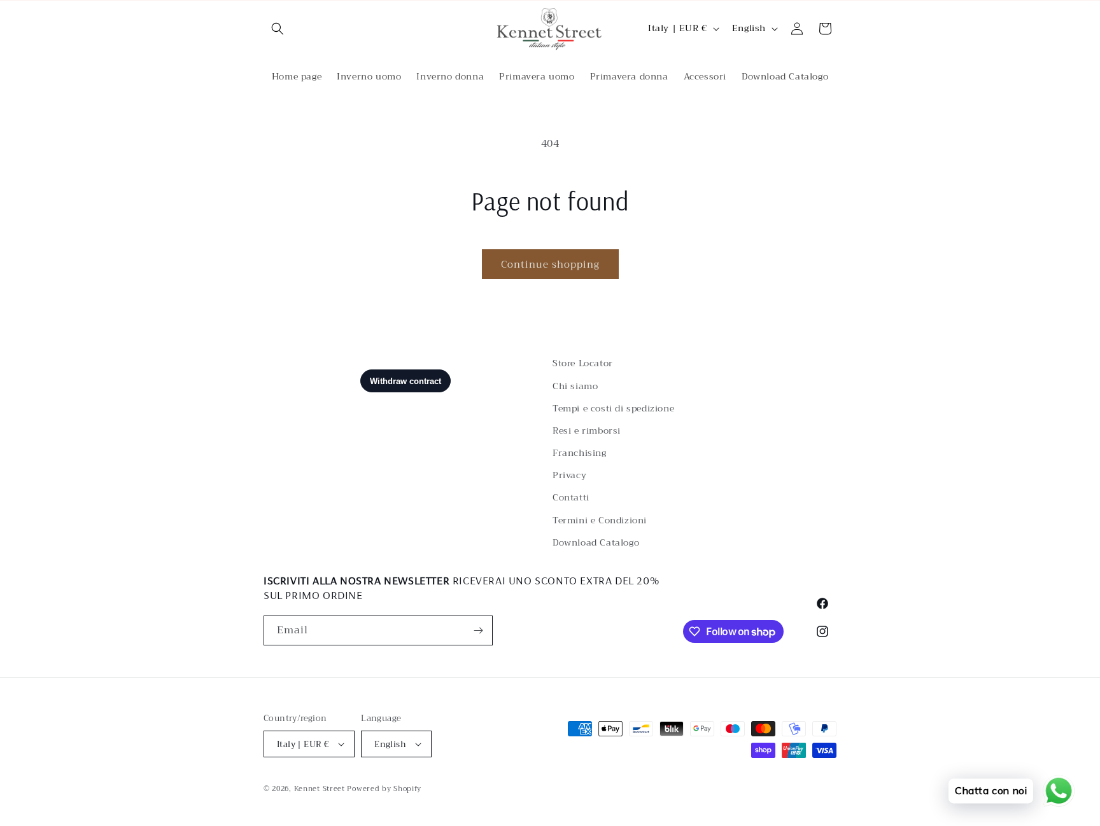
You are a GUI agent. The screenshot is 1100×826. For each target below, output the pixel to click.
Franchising (580, 452)
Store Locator (583, 363)
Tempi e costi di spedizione (613, 408)
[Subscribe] (478, 630)
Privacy (569, 475)
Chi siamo (575, 386)
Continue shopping (550, 264)
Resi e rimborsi (587, 430)
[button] (278, 29)
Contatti (571, 497)
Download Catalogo (596, 542)
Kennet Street (319, 789)
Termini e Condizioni (600, 520)
